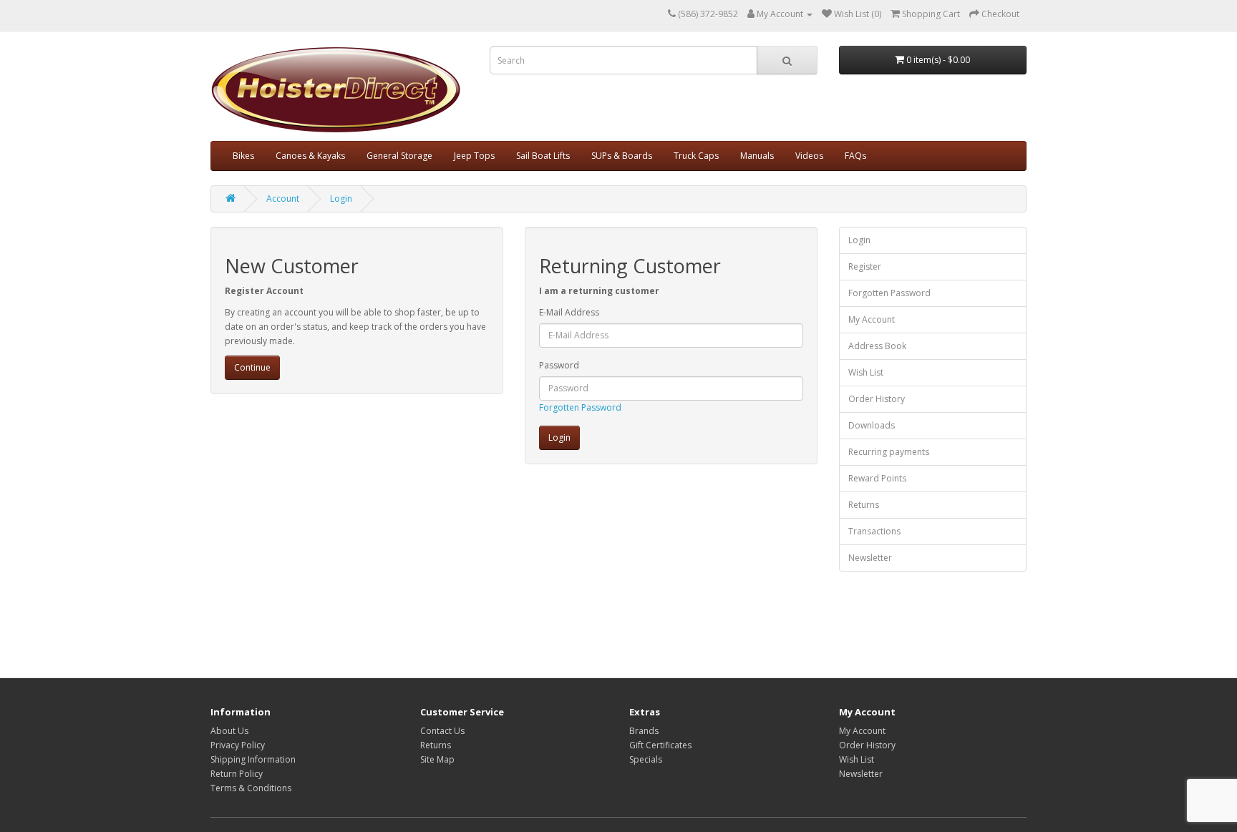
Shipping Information (253, 759)
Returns (863, 505)
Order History (876, 399)
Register (864, 266)
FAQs (855, 156)
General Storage (399, 156)
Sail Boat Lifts (543, 156)
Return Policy (236, 774)
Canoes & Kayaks (310, 156)
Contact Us (442, 731)
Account (282, 198)
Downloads (871, 425)
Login (341, 198)
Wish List (865, 372)
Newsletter (870, 558)
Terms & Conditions (250, 788)
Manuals (757, 156)
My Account (871, 319)
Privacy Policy (237, 745)
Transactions (874, 531)
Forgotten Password (580, 407)
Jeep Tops (474, 156)
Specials (645, 759)
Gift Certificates (660, 745)
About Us (229, 731)
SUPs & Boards (621, 156)
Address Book (877, 346)
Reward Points (877, 478)
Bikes (243, 156)
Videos (809, 156)
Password (559, 365)
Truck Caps (696, 156)
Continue (252, 367)
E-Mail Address (569, 312)
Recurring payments (888, 452)
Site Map (437, 759)
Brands (644, 731)
